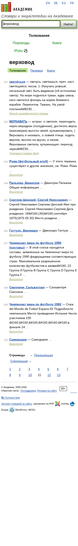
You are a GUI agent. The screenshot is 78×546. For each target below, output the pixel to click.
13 (58, 375)
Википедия (16, 174)
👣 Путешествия (10, 397)
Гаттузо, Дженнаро (23, 230)
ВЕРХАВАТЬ (18, 121)
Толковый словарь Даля (24, 153)
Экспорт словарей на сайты (16, 403)
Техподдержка (28, 390)
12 (49, 375)
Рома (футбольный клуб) (28, 161)
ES (64, 3)
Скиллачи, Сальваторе (27, 287)
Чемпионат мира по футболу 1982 (35, 304)
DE (56, 3)
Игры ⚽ (21, 50)
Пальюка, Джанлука (24, 183)
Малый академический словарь (28, 113)
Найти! (68, 24)
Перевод (36, 70)
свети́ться (17, 81)
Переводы (21, 43)
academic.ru (16, 7)
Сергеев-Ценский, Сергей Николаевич (38, 200)
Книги (57, 43)
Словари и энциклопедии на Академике (37, 16)
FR (72, 3)
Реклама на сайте (47, 390)
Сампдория (18, 339)
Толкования (39, 35)
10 (30, 375)
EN (48, 3)
